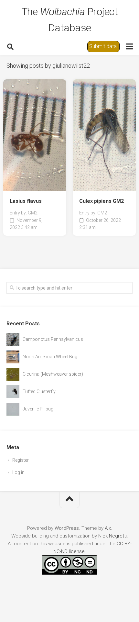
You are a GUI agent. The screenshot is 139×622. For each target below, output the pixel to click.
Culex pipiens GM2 (101, 201)
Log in (18, 472)
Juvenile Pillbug (38, 408)
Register (20, 460)
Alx (108, 528)
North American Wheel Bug (50, 356)
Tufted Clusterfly (39, 391)
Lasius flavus (26, 201)
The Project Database (69, 19)
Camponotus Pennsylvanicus (53, 339)
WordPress (67, 528)
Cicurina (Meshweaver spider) (53, 374)
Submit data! (103, 46)
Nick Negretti (112, 536)
